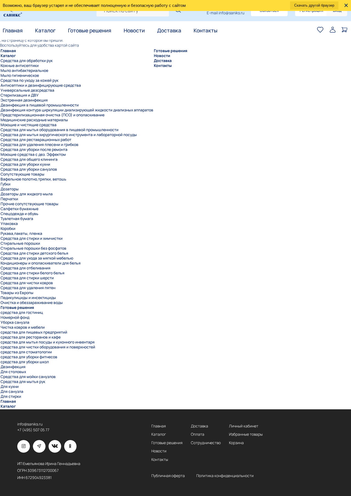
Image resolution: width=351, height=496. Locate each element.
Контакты (205, 30)
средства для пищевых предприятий (34, 332)
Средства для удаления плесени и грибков (39, 144)
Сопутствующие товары (22, 174)
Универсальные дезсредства (27, 90)
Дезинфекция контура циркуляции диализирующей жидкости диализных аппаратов (77, 110)
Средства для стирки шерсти (27, 277)
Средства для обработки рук (27, 60)
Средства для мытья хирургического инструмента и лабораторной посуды (69, 134)
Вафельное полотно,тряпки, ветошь (33, 179)
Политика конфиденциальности (225, 476)
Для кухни (10, 386)
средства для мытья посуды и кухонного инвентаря (48, 342)
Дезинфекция (13, 366)
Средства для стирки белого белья (32, 272)
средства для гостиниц (22, 312)
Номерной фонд (15, 317)
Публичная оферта (168, 476)
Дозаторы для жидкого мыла (27, 193)
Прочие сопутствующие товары (29, 203)
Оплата (197, 434)
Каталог (45, 30)
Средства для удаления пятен (28, 287)
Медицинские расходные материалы (34, 119)
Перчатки (9, 198)
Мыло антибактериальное (24, 70)
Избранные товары (246, 434)
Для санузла (12, 391)
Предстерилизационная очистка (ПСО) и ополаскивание (52, 114)
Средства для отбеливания (25, 268)
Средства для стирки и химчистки (32, 238)
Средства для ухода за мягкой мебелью (37, 258)
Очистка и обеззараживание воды (32, 302)
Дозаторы (10, 189)
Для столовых (13, 371)
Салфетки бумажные (19, 208)
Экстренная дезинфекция (24, 100)
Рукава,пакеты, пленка (21, 233)
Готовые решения (89, 30)
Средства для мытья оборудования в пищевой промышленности (59, 129)
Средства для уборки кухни (25, 164)
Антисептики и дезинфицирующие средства (41, 85)
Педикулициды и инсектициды (28, 297)
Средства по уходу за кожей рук (29, 80)
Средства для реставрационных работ (36, 139)
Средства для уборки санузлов (29, 169)
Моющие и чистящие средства (28, 124)
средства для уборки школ (25, 361)
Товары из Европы (17, 292)
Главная (13, 30)
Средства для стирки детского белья (34, 253)
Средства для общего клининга (29, 159)
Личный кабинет (243, 426)
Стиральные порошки (20, 243)
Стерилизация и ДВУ (20, 95)
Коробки (8, 228)
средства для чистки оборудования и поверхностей (48, 347)
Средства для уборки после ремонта (34, 149)
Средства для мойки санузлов (28, 376)
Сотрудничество (206, 443)
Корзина (236, 443)
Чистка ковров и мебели (23, 327)
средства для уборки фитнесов (29, 356)
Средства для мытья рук (23, 381)
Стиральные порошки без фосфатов (33, 248)
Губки (5, 184)
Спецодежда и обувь (19, 213)
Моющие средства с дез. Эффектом (33, 154)
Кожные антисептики (20, 65)
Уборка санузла (15, 322)
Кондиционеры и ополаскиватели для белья (41, 263)
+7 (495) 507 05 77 (33, 430)
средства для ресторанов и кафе (31, 337)
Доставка (169, 30)
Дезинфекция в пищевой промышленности (40, 105)
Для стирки (11, 396)
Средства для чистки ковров (27, 282)
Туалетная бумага (17, 218)
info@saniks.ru (231, 13)
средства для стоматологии (26, 352)
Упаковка (9, 223)
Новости (134, 30)
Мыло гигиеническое (20, 75)
